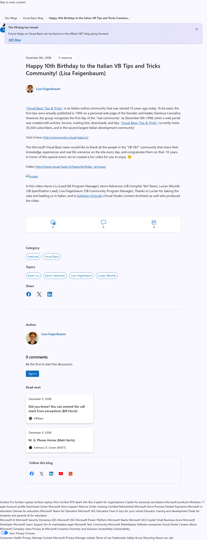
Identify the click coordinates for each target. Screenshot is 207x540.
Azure (178, 520)
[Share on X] (39, 294)
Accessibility (105, 529)
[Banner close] (197, 29)
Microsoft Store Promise (149, 506)
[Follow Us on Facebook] (31, 475)
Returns (83, 506)
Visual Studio (170, 524)
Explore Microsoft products (172, 502)
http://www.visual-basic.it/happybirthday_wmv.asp (70, 166)
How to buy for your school (126, 511)
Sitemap (37, 538)
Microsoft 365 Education (93, 511)
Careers (183, 524)
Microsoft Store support (63, 506)
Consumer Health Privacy (15, 538)
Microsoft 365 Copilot (142, 520)
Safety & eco (135, 538)
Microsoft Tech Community (91, 524)
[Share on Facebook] (29, 294)
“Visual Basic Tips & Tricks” (44, 108)
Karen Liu (33, 275)
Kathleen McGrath (89, 196)
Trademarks (119, 538)
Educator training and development (166, 511)
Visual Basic (52, 256)
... (128, 18)
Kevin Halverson (55, 275)
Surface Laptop (24, 502)
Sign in (32, 373)
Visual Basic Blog (33, 18)
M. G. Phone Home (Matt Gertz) (52, 440)
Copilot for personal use (140, 502)
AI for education (37, 515)
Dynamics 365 (48, 520)
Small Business (165, 520)
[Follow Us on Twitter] (41, 475)
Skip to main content (13, 2)
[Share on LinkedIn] (50, 294)
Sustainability (122, 529)
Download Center (37, 506)
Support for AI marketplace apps (54, 524)
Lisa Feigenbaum (48, 89)
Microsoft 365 (66, 520)
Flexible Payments (176, 506)
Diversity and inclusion (83, 529)
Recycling (149, 538)
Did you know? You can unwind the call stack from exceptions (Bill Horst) (57, 408)
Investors (63, 529)
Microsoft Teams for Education (58, 511)
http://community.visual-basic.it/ (65, 137)
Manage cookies (85, 538)
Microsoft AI (7, 520)
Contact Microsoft (54, 538)
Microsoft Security (27, 520)
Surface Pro (7, 502)
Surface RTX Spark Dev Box (76, 502)
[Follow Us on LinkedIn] (51, 475)
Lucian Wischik (107, 275)
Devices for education (26, 511)
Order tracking (98, 506)
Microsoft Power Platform (91, 520)
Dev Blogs (11, 18)
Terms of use (103, 538)
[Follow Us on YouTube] (60, 475)
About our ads (164, 538)
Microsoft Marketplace (122, 524)
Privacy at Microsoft (44, 529)
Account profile (16, 506)
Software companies (149, 524)
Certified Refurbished (121, 506)
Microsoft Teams (118, 520)
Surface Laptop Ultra (46, 502)
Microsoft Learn (23, 524)
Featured (33, 256)
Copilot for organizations (109, 502)
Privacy (70, 538)
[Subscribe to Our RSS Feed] (70, 475)
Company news (22, 529)
